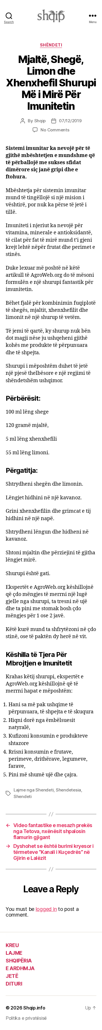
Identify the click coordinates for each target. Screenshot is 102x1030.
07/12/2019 (70, 120)
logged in (46, 909)
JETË (12, 976)
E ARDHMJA (20, 968)
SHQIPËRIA (19, 961)
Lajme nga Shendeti (34, 790)
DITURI (14, 984)
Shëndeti (51, 44)
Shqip (40, 120)
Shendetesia (68, 790)
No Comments (55, 130)
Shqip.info (34, 1008)
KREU (12, 945)
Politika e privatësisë (26, 1018)
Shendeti (23, 796)
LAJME (14, 953)
